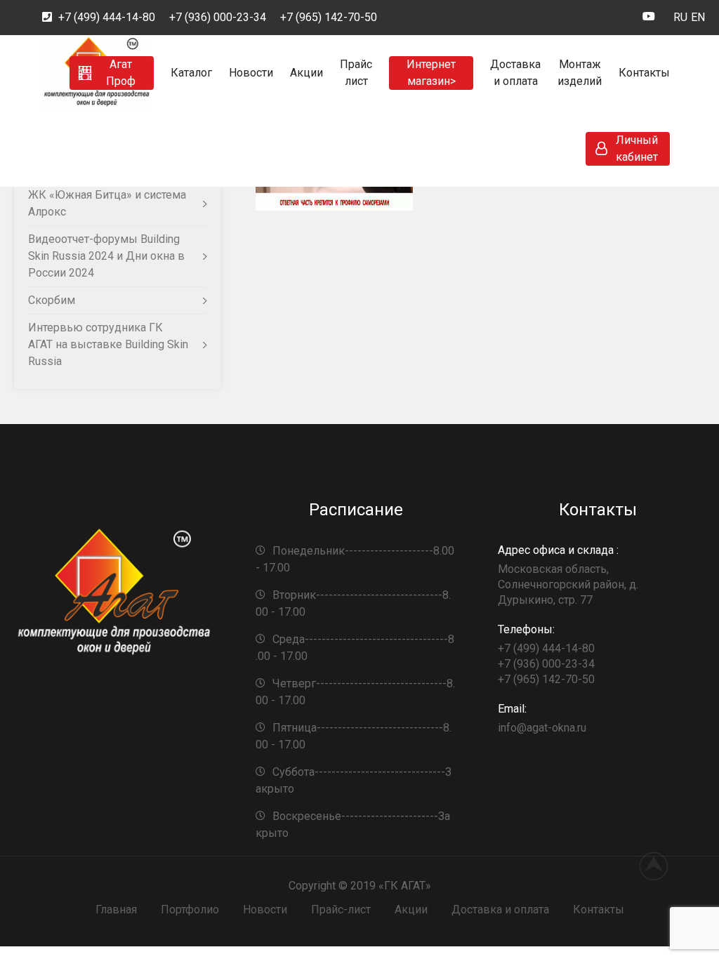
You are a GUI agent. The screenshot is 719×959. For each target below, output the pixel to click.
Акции (306, 72)
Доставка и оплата (500, 909)
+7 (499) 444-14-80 (106, 17)
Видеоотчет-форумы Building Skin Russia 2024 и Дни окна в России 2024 (106, 255)
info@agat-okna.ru (542, 718)
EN (698, 17)
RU (680, 17)
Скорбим (51, 300)
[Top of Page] (661, 865)
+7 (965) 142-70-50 (328, 17)
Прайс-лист (341, 909)
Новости (251, 72)
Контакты (644, 72)
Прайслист (356, 73)
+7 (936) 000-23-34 (217, 17)
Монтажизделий (580, 73)
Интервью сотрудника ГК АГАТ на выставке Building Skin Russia (108, 344)
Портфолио (190, 909)
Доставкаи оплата (515, 73)
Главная (116, 909)
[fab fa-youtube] (649, 18)
